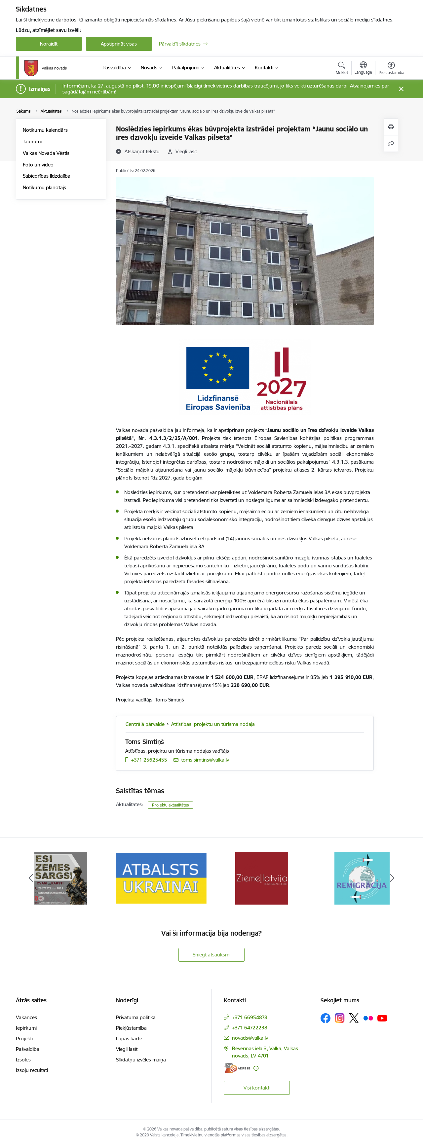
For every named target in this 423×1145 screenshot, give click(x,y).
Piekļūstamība (131, 1028)
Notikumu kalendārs (45, 130)
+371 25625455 (149, 760)
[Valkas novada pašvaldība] (45, 68)
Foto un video (38, 164)
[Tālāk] (392, 878)
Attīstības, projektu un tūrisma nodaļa (213, 724)
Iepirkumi (26, 1028)
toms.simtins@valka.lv (205, 760)
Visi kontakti (257, 1088)
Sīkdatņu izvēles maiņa (141, 1059)
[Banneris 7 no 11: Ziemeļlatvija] (261, 878)
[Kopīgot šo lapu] (391, 143)
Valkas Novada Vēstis (46, 153)
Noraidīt (49, 44)
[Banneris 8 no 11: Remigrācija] (362, 878)
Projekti (24, 1038)
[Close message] (401, 89)
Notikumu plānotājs (44, 187)
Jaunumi (32, 141)
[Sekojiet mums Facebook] (325, 1018)
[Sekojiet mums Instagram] (340, 1018)
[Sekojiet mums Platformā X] (354, 1018)
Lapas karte (129, 1038)
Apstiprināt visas (119, 44)
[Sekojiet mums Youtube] (382, 1018)
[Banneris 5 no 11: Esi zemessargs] (60, 878)
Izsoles (23, 1059)
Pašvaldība (27, 1049)
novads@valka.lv (250, 1038)
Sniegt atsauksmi (211, 954)
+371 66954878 (249, 1017)
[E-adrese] (237, 1068)
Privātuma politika (136, 1017)
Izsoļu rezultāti (32, 1070)
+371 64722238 (249, 1027)
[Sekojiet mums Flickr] (368, 1018)
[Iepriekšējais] (31, 878)
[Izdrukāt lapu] (391, 127)
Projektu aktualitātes (170, 805)
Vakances (26, 1017)
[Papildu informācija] (255, 1068)
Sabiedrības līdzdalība (46, 176)
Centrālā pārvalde (145, 724)
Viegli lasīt (126, 1049)
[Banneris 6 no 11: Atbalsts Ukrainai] (161, 878)
